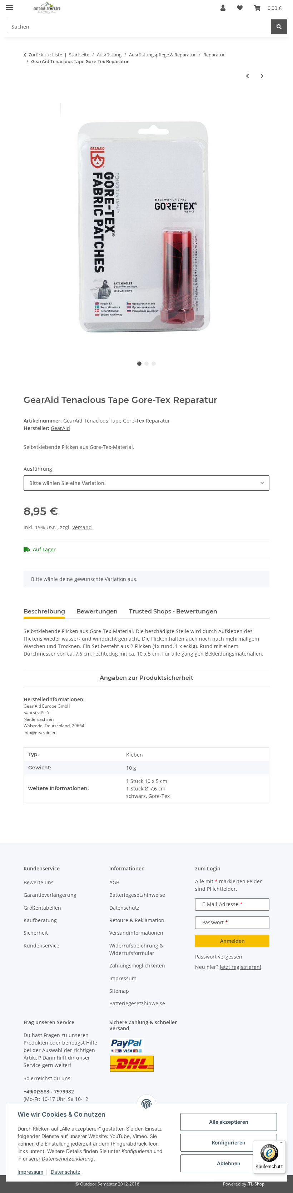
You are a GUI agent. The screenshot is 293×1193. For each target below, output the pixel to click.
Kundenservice (41, 945)
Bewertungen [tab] (97, 611)
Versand (82, 527)
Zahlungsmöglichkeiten (137, 965)
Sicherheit (36, 932)
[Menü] (281, 1144)
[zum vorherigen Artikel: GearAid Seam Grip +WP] (247, 76)
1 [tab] (139, 364)
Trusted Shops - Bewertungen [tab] (173, 611)
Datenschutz (65, 1172)
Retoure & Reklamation (136, 920)
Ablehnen (228, 1163)
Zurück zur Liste (45, 54)
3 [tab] (154, 364)
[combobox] (146, 483)
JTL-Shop (255, 1184)
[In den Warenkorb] (29, 99)
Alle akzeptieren (228, 1122)
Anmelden (232, 940)
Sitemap (119, 990)
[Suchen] (279, 26)
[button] (223, 8)
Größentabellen (42, 907)
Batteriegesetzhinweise (137, 894)
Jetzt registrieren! (240, 967)
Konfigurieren (228, 1142)
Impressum (30, 1172)
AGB (114, 882)
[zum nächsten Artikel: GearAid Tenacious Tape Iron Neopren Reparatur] (262, 76)
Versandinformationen (136, 932)
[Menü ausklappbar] (9, 4)
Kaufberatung (40, 920)
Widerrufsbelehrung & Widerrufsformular (136, 949)
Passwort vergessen (218, 956)
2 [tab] (146, 364)
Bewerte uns (39, 882)
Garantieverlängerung (50, 894)
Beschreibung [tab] (44, 611)
